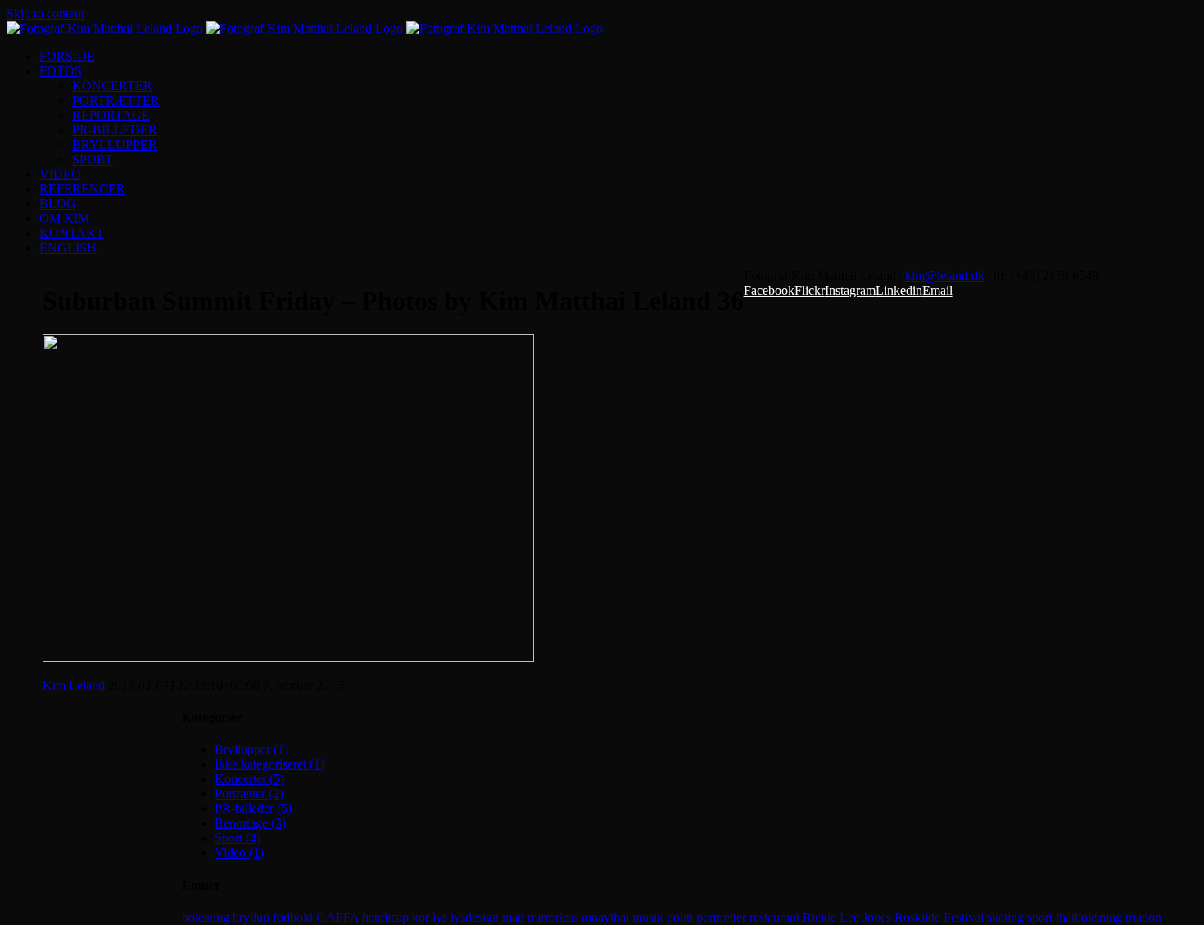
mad (513, 917)
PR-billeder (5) (253, 808)
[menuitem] (618, 56)
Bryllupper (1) (251, 749)
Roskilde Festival (939, 917)
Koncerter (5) (249, 779)
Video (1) (239, 852)
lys (439, 917)
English (68, 248)
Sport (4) (237, 838)
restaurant (774, 917)
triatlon (1143, 917)
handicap (385, 917)
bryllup (251, 917)
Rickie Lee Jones (847, 917)
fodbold (293, 917)
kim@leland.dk (944, 276)
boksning (205, 917)
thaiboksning (1089, 917)
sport (1039, 917)
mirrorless (552, 917)
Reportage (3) (250, 823)
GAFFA (337, 917)
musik (647, 917)
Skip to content (45, 13)
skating (1005, 917)
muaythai (605, 917)
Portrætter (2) (249, 793)
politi (680, 917)
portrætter (721, 917)
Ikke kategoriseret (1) (269, 764)
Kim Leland (74, 685)
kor (420, 917)
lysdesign (474, 917)
